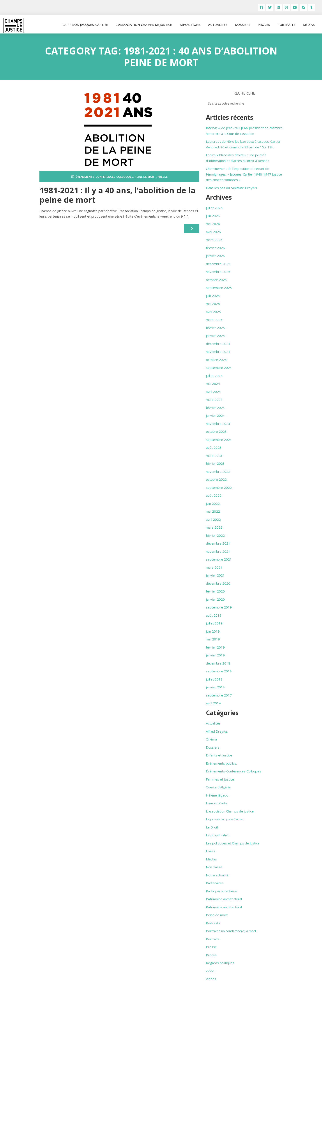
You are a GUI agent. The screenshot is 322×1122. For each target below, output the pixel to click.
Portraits (286, 24)
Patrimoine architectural (224, 899)
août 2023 (213, 447)
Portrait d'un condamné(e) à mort (231, 931)
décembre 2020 (218, 583)
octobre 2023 (216, 431)
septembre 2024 (219, 367)
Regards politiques (220, 963)
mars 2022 (214, 527)
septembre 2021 (219, 559)
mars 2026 (214, 239)
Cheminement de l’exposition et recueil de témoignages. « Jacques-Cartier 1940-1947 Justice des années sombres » (244, 174)
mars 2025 (214, 319)
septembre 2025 (219, 287)
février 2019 (215, 647)
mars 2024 (214, 399)
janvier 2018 (215, 687)
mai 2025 (213, 303)
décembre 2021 (218, 543)
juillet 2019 (214, 623)
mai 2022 (213, 511)
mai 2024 (213, 383)
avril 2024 (213, 391)
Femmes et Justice (220, 779)
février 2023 (215, 463)
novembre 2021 (218, 551)
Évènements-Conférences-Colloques (104, 177)
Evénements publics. (221, 763)
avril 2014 (213, 703)
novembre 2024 (218, 351)
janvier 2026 (215, 255)
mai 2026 (213, 224)
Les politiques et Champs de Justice (233, 843)
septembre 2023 (219, 439)
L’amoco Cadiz (216, 803)
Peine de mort (145, 177)
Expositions (190, 24)
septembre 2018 (219, 671)
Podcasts (213, 923)
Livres (210, 851)
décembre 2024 (218, 343)
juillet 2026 (214, 208)
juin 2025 (213, 296)
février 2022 (215, 535)
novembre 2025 (218, 271)
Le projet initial (217, 835)
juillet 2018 (214, 679)
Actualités (218, 24)
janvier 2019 (215, 655)
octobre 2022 (216, 479)
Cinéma (211, 739)
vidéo (210, 971)
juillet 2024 (214, 375)
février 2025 (215, 327)
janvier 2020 (215, 599)
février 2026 (215, 248)
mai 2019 (213, 639)
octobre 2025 (216, 280)
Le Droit (212, 827)
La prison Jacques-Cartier (85, 24)
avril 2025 (213, 312)
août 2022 (213, 495)
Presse (162, 177)
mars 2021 (214, 567)
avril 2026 (213, 232)
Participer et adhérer (222, 891)
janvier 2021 (215, 575)
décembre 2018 (218, 663)
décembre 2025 (218, 264)
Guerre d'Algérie (218, 787)
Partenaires (215, 883)
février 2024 (215, 407)
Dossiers (242, 24)
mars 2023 (214, 455)
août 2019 (213, 615)
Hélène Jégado (217, 795)
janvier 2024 (215, 415)
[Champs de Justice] (13, 25)
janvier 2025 (215, 335)
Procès (264, 24)
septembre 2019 (219, 607)
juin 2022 (213, 503)
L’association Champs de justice (144, 24)
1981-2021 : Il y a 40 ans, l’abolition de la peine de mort (117, 195)
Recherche (244, 93)
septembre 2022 (219, 487)
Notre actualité (217, 875)
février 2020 (215, 591)
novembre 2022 (218, 471)
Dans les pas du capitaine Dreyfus (231, 188)
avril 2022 (213, 519)
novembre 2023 (218, 423)
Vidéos (211, 979)
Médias (309, 24)
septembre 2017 (219, 695)
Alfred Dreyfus (217, 731)
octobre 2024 (216, 359)
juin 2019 (213, 631)
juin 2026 (213, 216)
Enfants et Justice (219, 755)
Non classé (214, 867)
